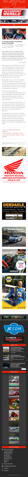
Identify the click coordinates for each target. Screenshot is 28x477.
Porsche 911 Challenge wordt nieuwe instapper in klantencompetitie (18, 370)
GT (15, 356)
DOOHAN (4, 47)
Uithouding (13, 358)
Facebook (6, 473)
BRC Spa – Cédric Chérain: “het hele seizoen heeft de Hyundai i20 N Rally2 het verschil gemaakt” (13, 135)
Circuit (13, 356)
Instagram (6, 476)
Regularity (21, 364)
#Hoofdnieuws (15, 372)
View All (24, 374)
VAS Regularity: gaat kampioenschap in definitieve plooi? (18, 362)
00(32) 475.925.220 (8, 469)
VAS (11, 366)
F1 (5, 46)
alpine (21, 46)
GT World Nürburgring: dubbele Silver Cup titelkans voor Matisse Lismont (17, 354)
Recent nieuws (10, 46)
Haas (9, 47)
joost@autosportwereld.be (10, 471)
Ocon (12, 47)
